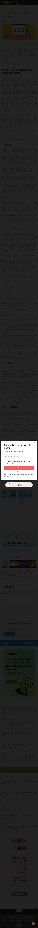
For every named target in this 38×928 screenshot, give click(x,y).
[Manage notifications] (33, 923)
